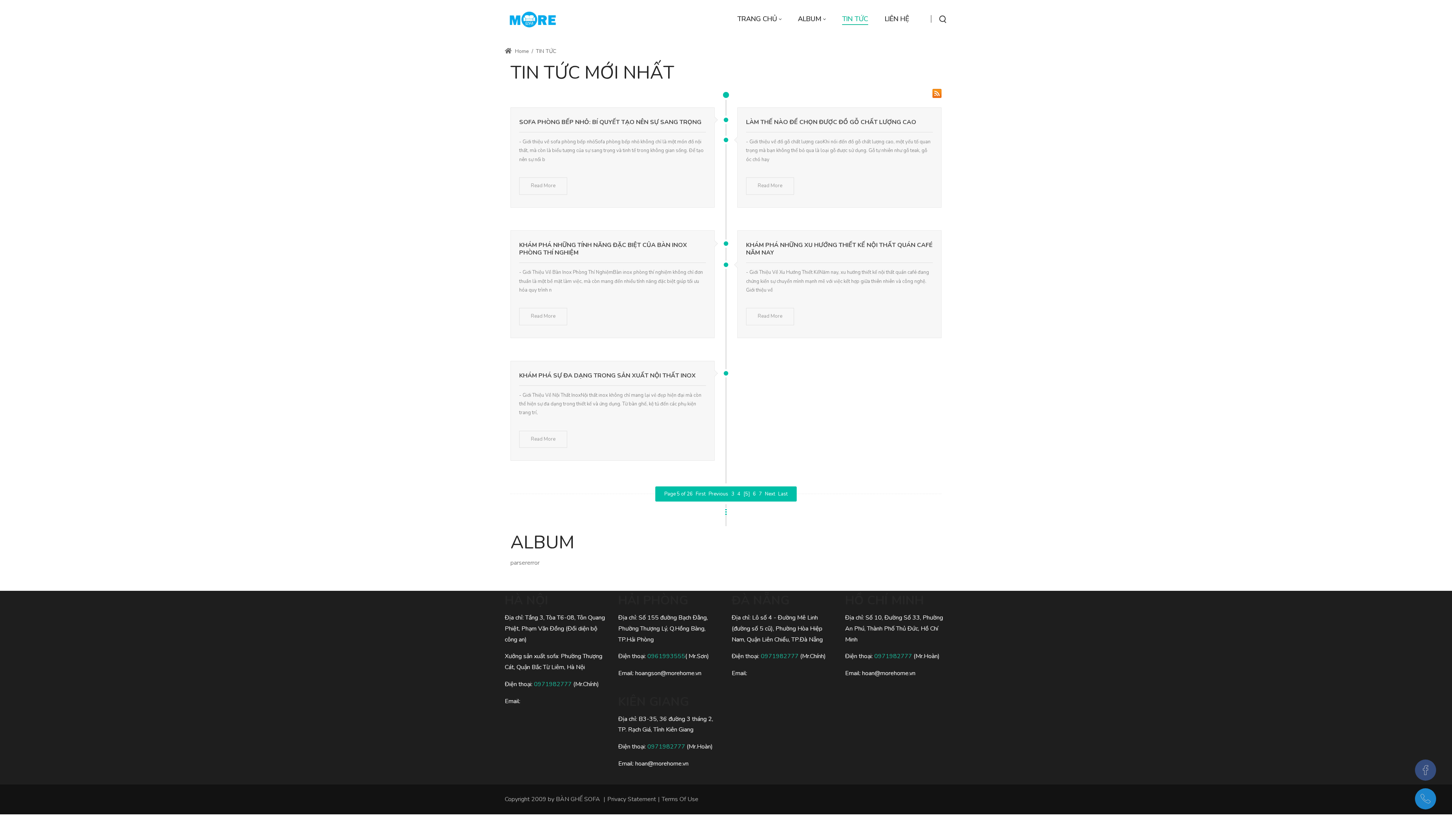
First (701, 494)
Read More (543, 185)
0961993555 (666, 656)
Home (521, 51)
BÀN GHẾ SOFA (578, 799)
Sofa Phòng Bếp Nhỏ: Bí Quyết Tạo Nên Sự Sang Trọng (610, 122)
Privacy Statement (631, 799)
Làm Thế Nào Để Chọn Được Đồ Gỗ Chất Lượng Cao (831, 122)
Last (783, 494)
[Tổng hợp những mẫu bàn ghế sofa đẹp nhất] (532, 19)
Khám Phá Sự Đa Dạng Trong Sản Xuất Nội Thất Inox (607, 375)
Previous (718, 494)
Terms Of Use (680, 799)
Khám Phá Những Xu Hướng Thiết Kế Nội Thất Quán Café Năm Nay (839, 249)
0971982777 (553, 684)
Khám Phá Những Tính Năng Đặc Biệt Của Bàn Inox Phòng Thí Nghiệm (603, 249)
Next (770, 494)
